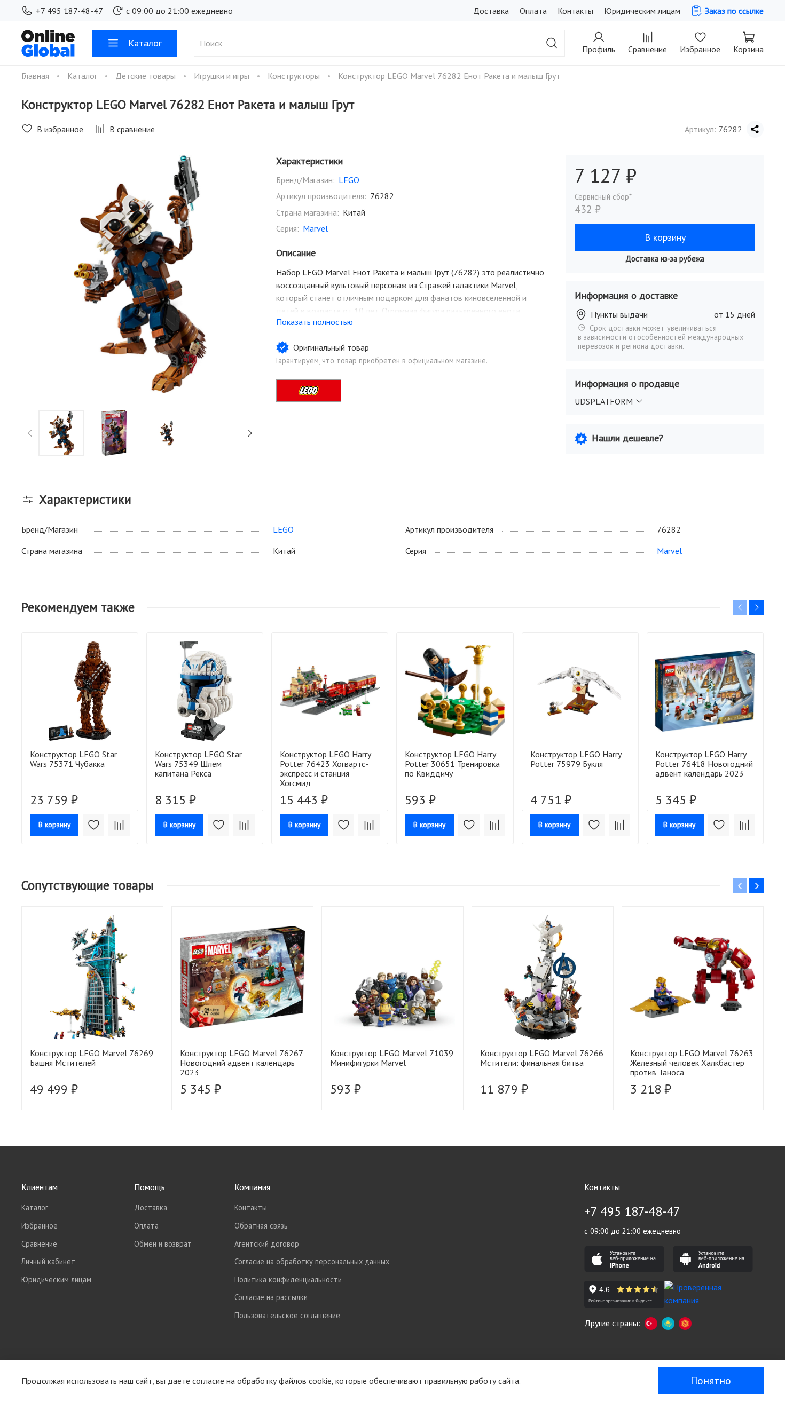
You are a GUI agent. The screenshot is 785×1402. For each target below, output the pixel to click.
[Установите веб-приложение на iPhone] (624, 1259)
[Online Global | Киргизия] (685, 1323)
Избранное (39, 1226)
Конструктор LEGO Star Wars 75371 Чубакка (73, 759)
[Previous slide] (38, 274)
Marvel (315, 228)
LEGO (349, 180)
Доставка (491, 10)
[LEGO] (308, 390)
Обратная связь (261, 1226)
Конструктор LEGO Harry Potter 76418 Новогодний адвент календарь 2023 (704, 764)
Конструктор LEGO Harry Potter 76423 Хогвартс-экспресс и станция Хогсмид (325, 768)
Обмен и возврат (163, 1244)
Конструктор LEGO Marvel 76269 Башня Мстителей (91, 1058)
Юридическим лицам (642, 10)
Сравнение (39, 1244)
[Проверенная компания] (704, 1294)
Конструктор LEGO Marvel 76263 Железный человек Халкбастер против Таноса (691, 1063)
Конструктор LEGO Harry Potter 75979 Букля (575, 759)
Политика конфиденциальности (288, 1279)
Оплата (533, 10)
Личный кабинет (48, 1261)
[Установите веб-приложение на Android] (713, 1259)
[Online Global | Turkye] (651, 1323)
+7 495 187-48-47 (69, 10)
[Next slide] (242, 274)
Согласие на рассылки (271, 1297)
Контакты (575, 10)
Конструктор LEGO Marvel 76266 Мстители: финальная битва (541, 1058)
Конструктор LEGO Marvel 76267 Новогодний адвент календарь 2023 (241, 1063)
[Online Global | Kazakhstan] (668, 1323)
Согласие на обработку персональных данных (311, 1261)
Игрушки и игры (223, 75)
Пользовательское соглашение (287, 1315)
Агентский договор (266, 1244)
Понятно (710, 1381)
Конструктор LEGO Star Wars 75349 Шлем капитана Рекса (198, 764)
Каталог (145, 43)
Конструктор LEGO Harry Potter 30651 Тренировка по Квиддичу (452, 764)
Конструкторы (295, 75)
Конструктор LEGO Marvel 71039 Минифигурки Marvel (391, 1058)
